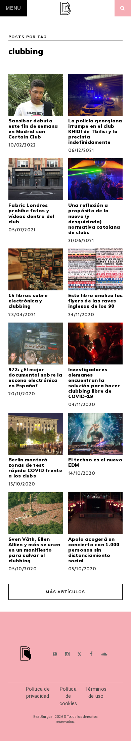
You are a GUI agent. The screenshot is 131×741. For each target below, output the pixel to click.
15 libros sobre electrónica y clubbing (28, 300)
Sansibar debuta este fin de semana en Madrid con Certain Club (33, 129)
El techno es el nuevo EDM (95, 462)
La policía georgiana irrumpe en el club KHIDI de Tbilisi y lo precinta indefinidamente (95, 131)
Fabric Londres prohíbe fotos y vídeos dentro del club (31, 213)
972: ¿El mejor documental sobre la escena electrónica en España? (35, 377)
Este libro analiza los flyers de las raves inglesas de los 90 (95, 300)
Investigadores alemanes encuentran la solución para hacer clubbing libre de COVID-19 (94, 382)
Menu (13, 8)
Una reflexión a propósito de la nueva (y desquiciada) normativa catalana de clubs (94, 218)
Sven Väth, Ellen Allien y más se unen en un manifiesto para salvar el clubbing (34, 550)
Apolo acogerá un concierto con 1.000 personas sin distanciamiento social (94, 550)
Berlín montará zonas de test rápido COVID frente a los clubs (35, 468)
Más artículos (65, 591)
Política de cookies (68, 696)
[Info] (55, 654)
